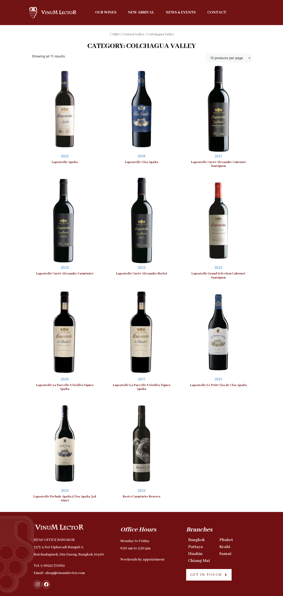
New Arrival (141, 12)
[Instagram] (37, 584)
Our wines (105, 12)
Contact (216, 12)
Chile (116, 34)
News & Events (181, 12)
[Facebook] (46, 584)
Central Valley (134, 34)
